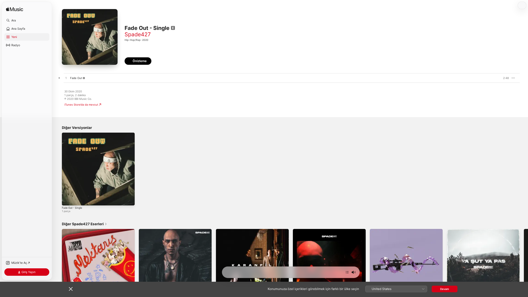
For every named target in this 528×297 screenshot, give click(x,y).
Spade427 (138, 34)
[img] (14, 9)
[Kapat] (71, 289)
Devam (444, 289)
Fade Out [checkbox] (76, 78)
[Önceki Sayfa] (58, 265)
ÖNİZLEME (503, 78)
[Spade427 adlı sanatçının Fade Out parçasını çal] (66, 78)
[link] (84, 224)
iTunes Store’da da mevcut (81, 104)
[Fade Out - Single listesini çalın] (67, 200)
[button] (27, 20)
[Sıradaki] (347, 272)
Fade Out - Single (73, 134)
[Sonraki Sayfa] (524, 265)
